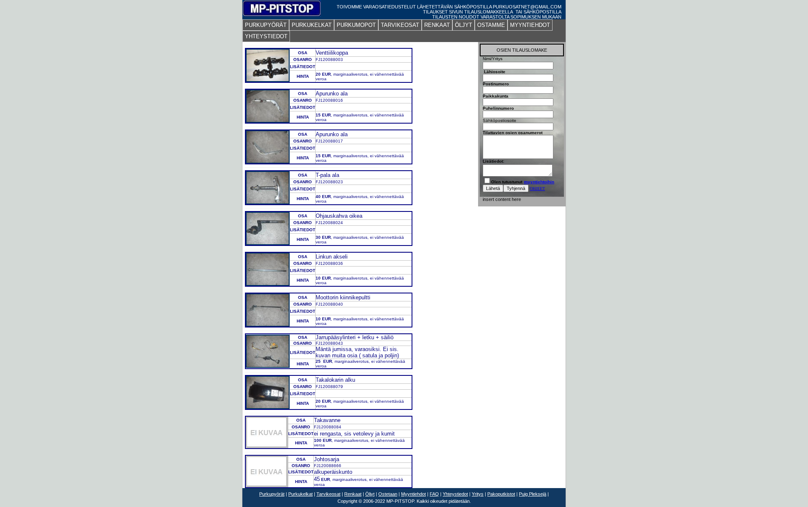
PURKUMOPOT (356, 25)
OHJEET (537, 188)
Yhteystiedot (455, 493)
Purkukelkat (300, 493)
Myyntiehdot (413, 493)
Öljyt (370, 493)
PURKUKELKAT (312, 25)
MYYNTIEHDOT (530, 25)
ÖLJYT (463, 25)
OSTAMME (491, 25)
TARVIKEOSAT (400, 25)
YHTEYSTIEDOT (266, 36)
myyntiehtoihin (539, 182)
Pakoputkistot (501, 493)
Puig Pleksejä (532, 493)
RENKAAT (437, 25)
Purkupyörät (271, 493)
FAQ (434, 493)
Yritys (478, 493)
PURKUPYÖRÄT (266, 25)
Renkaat (352, 493)
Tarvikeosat (328, 493)
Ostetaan (387, 493)
